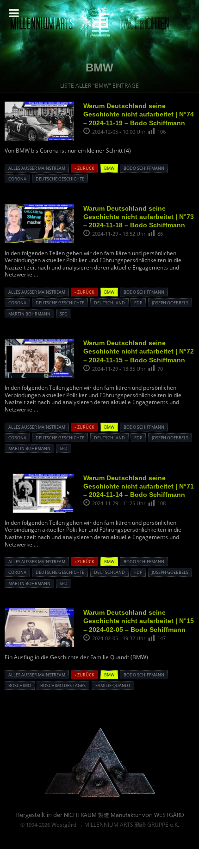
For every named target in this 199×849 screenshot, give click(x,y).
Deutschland (109, 303)
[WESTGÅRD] (100, 796)
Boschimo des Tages (63, 685)
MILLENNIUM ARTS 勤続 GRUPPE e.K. (131, 825)
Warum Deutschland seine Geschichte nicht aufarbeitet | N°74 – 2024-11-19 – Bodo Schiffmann (138, 114)
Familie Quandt (113, 685)
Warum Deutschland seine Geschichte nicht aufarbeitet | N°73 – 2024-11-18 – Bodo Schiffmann (138, 217)
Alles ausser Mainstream (36, 168)
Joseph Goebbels (170, 303)
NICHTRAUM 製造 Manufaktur (102, 815)
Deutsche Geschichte (60, 179)
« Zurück (84, 168)
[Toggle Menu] (14, 13)
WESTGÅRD (169, 815)
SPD (64, 314)
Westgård (63, 825)
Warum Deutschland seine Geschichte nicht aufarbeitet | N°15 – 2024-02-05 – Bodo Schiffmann (138, 621)
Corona (17, 179)
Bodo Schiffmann (144, 168)
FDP (138, 303)
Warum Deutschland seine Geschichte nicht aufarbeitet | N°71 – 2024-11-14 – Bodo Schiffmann (138, 486)
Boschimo (19, 685)
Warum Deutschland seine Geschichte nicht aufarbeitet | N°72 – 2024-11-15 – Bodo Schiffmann (138, 351)
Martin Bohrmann (29, 314)
